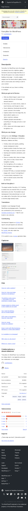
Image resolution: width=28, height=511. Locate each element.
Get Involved (18, 463)
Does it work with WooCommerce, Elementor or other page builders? (10, 328)
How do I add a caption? (8, 288)
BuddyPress (5, 483)
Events (17, 465)
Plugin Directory (5, 6)
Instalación (6, 51)
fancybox (15, 396)
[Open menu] (25, 2)
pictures (24, 399)
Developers (4, 468)
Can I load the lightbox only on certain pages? (7, 311)
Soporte (5, 59)
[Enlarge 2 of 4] (24, 245)
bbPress (4, 481)
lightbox (24, 396)
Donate (17, 468)
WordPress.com (6, 475)
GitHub (18, 222)
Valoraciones (6, 47)
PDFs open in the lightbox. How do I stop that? (8, 317)
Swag (17, 471)
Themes (17, 452)
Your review (4, 429)
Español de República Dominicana (14, 490)
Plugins (17, 455)
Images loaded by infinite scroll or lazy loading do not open (10, 305)
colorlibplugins (7, 34)
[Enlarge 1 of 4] (11, 245)
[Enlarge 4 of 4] (24, 264)
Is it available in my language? (9, 334)
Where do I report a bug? (8, 343)
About (3, 450)
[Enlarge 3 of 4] (11, 254)
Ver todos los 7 (23, 393)
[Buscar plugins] (17, 17)
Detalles (5, 44)
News (3, 452)
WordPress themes (6, 232)
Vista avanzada (5, 404)
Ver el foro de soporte (7, 440)
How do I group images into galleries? (7, 323)
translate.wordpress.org (7, 212)
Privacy (3, 458)
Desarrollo (6, 55)
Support (3, 465)
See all (25, 429)
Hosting (3, 455)
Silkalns (7, 368)
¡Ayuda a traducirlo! (20, 12)
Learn (3, 463)
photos (19, 399)
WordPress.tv (5, 471)
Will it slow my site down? (8, 339)
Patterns (17, 458)
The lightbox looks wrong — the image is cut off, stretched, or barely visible (8, 299)
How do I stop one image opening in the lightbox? (8, 293)
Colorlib (5, 230)
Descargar (5, 38)
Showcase (18, 450)
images (19, 396)
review (15, 236)
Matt (3, 478)
